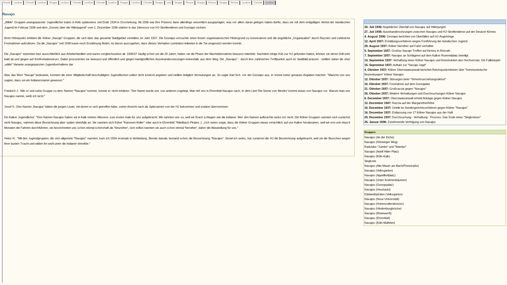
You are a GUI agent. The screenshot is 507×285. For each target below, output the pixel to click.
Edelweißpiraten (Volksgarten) (383, 194)
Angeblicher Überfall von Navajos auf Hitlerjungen (405, 26)
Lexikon (18, 2)
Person (189, 2)
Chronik (6, 2)
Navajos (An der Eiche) (379, 137)
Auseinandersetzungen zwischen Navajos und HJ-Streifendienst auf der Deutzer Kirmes (430, 31)
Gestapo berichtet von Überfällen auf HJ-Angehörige (409, 36)
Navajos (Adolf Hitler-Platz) (381, 151)
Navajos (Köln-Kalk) (377, 156)
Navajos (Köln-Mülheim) (379, 222)
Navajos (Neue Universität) (381, 199)
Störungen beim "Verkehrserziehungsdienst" (405, 79)
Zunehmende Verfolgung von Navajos (400, 122)
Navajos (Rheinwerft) (378, 213)
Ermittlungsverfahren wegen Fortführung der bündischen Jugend (415, 41)
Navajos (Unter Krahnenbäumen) (385, 180)
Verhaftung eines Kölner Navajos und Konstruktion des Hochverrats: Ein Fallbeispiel (432, 60)
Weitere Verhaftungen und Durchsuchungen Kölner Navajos (415, 93)
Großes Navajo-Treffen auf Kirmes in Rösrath (407, 50)
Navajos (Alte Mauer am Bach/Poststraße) (391, 165)
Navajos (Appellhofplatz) (380, 175)
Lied (169, 2)
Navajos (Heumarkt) (377, 189)
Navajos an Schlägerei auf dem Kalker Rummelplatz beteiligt (416, 55)
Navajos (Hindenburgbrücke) (383, 208)
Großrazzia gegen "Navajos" (395, 88)
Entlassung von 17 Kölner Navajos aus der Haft (408, 112)
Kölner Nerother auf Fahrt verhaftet (398, 46)
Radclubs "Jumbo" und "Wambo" (385, 146)
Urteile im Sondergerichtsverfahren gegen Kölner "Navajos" (416, 107)
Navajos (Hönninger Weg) (381, 142)
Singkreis (370, 161)
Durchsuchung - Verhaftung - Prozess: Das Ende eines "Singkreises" (422, 117)
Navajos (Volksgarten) (378, 170)
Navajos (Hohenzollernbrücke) (384, 203)
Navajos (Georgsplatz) (379, 184)
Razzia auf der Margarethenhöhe (399, 102)
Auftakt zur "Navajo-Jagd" (395, 64)
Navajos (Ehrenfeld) (377, 218)
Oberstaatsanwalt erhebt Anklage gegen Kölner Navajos (413, 98)
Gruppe (53, 2)
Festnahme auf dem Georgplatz (397, 84)
